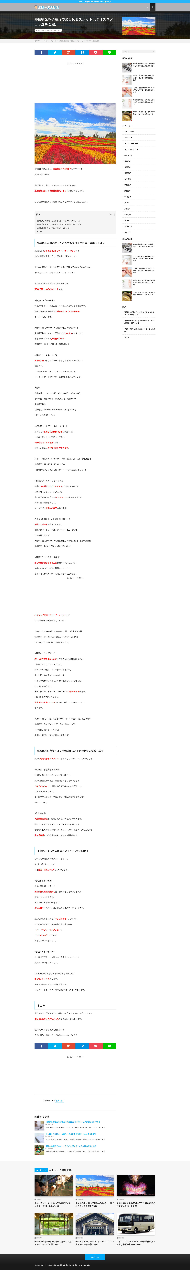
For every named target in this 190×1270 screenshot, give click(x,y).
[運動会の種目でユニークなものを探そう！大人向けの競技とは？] (39, 1150)
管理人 (126, 226)
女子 (126, 179)
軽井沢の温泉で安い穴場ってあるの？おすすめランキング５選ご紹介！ (54, 1243)
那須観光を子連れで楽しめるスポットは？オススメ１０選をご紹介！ (95, 1204)
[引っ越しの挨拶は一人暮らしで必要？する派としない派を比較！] (39, 1138)
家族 (55, 30)
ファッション (129, 149)
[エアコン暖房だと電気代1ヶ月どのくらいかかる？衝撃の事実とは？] (127, 80)
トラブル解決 (129, 143)
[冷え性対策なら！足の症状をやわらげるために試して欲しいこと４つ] (127, 104)
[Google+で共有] (68, 52)
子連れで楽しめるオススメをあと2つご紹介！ (54, 228)
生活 (126, 214)
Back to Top (95, 1257)
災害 (126, 209)
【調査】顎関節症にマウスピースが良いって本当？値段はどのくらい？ (144, 90)
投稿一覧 (59, 1101)
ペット (126, 155)
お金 (126, 137)
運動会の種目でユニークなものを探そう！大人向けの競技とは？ (71, 1146)
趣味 (126, 232)
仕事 (126, 161)
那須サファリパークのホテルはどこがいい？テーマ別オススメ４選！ (53, 1204)
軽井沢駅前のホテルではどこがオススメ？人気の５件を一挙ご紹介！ (95, 1243)
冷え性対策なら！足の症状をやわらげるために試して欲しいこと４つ (144, 102)
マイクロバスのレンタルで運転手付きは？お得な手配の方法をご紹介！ (136, 1243)
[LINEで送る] (109, 52)
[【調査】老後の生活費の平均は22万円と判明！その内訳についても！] (39, 1125)
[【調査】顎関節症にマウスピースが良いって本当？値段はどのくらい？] (127, 92)
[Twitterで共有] (55, 52)
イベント (49, 30)
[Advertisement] (75, 80)
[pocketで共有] (96, 52)
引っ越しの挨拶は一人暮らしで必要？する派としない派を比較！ (71, 1134)
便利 (126, 167)
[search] (153, 51)
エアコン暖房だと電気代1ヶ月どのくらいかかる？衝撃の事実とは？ (143, 78)
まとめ (39, 231)
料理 (126, 197)
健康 (126, 173)
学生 (126, 185)
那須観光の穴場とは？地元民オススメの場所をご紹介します (59, 224)
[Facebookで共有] (41, 52)
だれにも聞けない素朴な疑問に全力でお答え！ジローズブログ (68, 1265)
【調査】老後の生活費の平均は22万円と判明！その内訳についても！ (73, 1122)
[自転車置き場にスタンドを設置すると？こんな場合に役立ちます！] (127, 67)
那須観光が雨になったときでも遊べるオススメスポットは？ (59, 221)
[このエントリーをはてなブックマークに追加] (82, 52)
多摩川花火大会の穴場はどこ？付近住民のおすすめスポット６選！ (136, 1204)
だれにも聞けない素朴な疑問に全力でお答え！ (95, 2)
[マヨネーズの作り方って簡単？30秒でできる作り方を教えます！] (127, 116)
